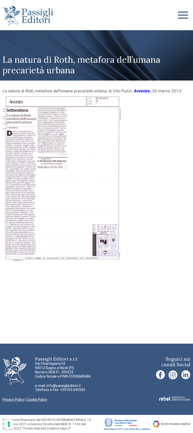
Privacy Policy (13, 400)
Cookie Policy (36, 400)
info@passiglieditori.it (63, 386)
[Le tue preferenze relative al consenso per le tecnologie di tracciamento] (9, 424)
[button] (183, 15)
